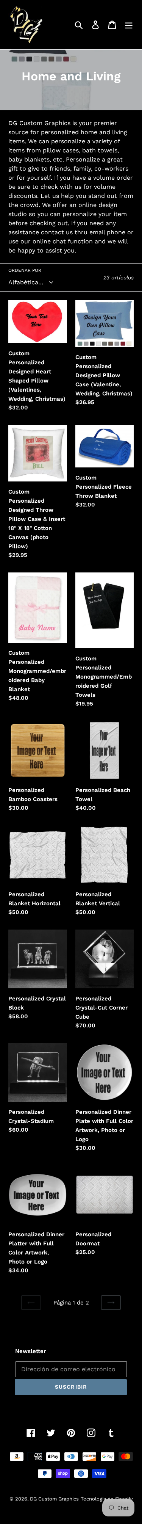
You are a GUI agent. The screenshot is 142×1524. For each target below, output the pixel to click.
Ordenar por (24, 270)
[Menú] (128, 24)
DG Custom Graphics (54, 1499)
